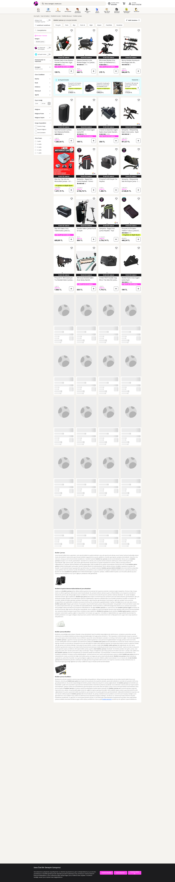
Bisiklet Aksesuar (67, 16)
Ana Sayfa (36, 16)
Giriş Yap (138, 4)
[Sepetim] (124, 3)
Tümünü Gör (135, 80)
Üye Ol (134, 4)
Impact (99, 25)
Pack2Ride (109, 25)
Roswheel (119, 25)
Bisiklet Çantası (77, 16)
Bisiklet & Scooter (56, 16)
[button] (63, 55)
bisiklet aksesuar (107, 699)
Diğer (91, 25)
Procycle (58, 25)
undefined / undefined (43, 25)
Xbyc (74, 25)
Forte (66, 25)
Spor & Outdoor (45, 16)
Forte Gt (82, 25)
